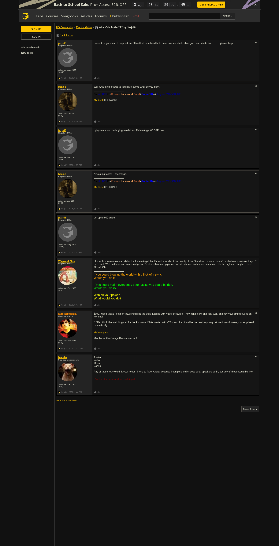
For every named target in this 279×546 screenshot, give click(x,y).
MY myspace (101, 332)
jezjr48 (62, 43)
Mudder (62, 357)
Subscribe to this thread (66, 400)
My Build (98, 99)
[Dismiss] (255, 5)
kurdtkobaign (66, 313)
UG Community (64, 27)
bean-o (62, 86)
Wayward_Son (66, 261)
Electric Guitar (84, 27)
